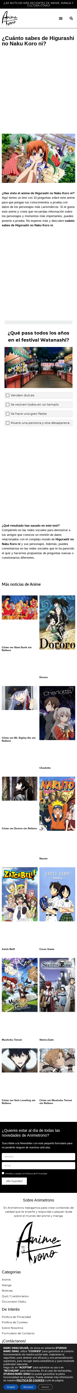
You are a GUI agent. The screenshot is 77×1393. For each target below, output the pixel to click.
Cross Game (46, 949)
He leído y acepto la (26, 1173)
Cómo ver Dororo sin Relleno (19, 828)
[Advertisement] (38, 88)
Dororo (43, 677)
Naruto (43, 858)
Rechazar (28, 1387)
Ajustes (45, 1387)
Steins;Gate (46, 1039)
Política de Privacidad (36, 1173)
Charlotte (45, 767)
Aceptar (11, 1387)
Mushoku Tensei (12, 1039)
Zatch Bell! (8, 949)
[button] (61, 18)
